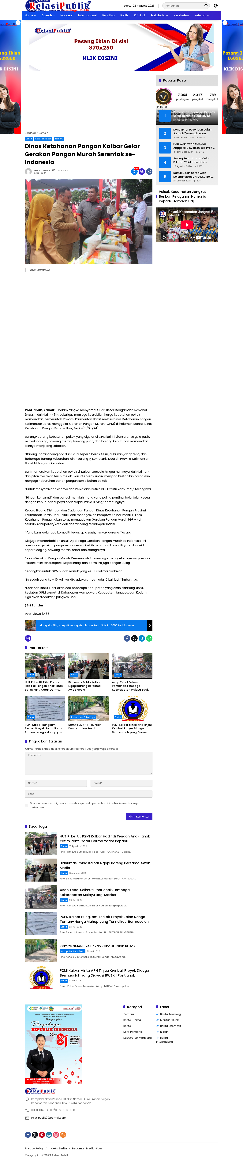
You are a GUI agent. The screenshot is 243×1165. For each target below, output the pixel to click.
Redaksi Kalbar (42, 170)
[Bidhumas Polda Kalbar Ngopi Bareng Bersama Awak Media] (88, 666)
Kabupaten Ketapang (137, 1038)
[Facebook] (127, 638)
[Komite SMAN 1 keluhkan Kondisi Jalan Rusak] (88, 708)
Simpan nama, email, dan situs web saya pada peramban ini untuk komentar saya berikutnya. (84, 805)
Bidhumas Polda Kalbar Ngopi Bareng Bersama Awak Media (84, 686)
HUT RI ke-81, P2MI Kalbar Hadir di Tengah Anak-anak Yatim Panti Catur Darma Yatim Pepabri (44, 686)
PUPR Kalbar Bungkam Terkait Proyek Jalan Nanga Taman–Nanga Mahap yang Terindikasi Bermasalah (44, 728)
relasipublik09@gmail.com (48, 1118)
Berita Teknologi (170, 1014)
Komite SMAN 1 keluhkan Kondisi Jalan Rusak (84, 726)
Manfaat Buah (169, 1020)
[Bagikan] (149, 171)
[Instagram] (56, 1135)
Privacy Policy (34, 1148)
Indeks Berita (58, 1148)
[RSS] (63, 1135)
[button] (206, 5)
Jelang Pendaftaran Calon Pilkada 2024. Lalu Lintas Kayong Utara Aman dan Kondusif (191, 160)
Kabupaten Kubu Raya (83, 717)
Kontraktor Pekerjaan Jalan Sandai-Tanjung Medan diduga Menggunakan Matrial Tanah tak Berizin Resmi (193, 131)
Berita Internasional (164, 1040)
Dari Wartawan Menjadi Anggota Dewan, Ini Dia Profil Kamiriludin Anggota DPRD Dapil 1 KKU (193, 146)
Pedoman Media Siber (87, 1148)
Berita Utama (132, 1020)
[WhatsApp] (149, 638)
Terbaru (59, 138)
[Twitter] (134, 638)
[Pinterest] (42, 1135)
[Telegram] (142, 638)
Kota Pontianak (43, 138)
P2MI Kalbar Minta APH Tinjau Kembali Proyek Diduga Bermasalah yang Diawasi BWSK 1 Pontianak (132, 728)
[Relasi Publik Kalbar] (58, 5)
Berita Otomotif (170, 1026)
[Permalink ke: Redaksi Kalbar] (29, 171)
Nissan (164, 1032)
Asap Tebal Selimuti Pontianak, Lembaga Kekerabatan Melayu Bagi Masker (130, 686)
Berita (29, 138)
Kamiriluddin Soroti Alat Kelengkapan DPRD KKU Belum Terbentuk (194, 175)
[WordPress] (49, 1135)
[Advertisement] (88, 103)
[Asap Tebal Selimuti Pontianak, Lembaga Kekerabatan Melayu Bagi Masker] (132, 666)
